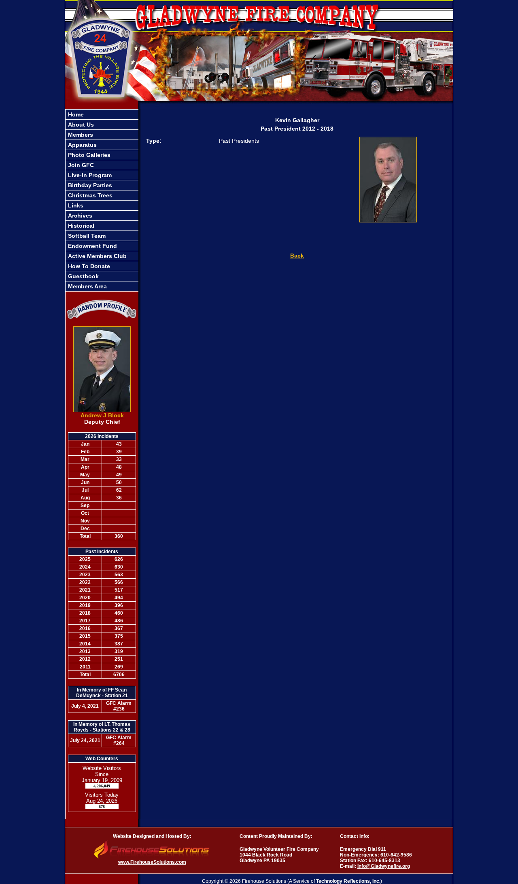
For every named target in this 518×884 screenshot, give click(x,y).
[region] (102, 200)
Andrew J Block (102, 415)
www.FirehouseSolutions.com (152, 862)
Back (297, 255)
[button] (102, 135)
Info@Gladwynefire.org (383, 866)
